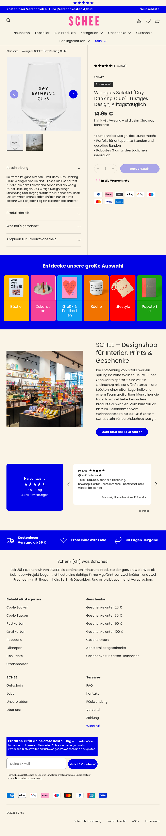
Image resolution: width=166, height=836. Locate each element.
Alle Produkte (65, 33)
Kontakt (92, 693)
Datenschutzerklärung (87, 821)
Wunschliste (150, 9)
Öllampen (14, 648)
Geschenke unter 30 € (104, 615)
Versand (115, 121)
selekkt (99, 77)
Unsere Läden (17, 701)
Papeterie (14, 639)
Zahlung (92, 717)
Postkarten (15, 623)
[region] (112, 484)
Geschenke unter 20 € (104, 607)
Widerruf (93, 726)
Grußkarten (15, 631)
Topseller (42, 33)
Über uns (13, 709)
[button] (157, 20)
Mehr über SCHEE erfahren (122, 432)
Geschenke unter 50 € (104, 623)
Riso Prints (14, 656)
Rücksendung (96, 701)
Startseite (12, 51)
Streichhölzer (17, 664)
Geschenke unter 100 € (104, 631)
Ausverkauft (140, 169)
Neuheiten (22, 33)
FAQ (89, 685)
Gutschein (144, 33)
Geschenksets (97, 639)
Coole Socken (17, 607)
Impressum (152, 821)
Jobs (10, 693)
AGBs (135, 821)
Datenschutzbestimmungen (28, 778)
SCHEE (20, 812)
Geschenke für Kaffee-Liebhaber (112, 656)
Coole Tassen (17, 615)
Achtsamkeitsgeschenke (106, 648)
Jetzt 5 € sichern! (83, 764)
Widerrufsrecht (117, 821)
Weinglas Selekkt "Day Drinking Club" (44, 51)
